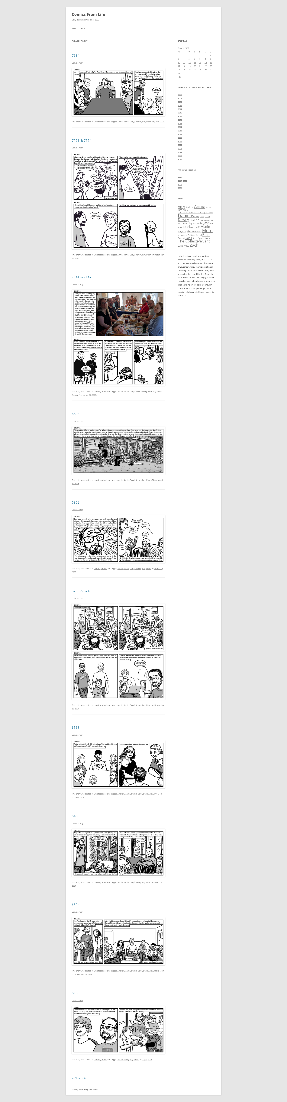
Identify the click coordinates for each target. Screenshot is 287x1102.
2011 (180, 105)
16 (211, 62)
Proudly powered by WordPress (85, 1089)
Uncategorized (100, 121)
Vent (206, 241)
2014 (180, 116)
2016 (180, 123)
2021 (180, 141)
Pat (189, 235)
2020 (180, 137)
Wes (180, 245)
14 (200, 62)
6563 (76, 727)
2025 (180, 155)
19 (189, 66)
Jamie (186, 223)
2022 (180, 145)
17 (179, 66)
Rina (74, 395)
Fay (143, 121)
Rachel (199, 235)
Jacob (180, 223)
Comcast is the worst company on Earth (195, 212)
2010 (180, 102)
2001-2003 (182, 181)
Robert (181, 238)
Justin (180, 227)
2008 (180, 94)
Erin (196, 220)
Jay (190, 223)
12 (189, 62)
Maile (156, 970)
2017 (180, 127)
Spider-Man (204, 238)
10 (179, 62)
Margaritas (182, 231)
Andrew (120, 793)
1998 (180, 177)
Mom (148, 121)
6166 (76, 993)
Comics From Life (88, 14)
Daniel (126, 121)
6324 (76, 904)
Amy (181, 206)
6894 (76, 413)
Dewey (138, 121)
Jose (206, 223)
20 (195, 66)
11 (184, 62)
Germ (202, 220)
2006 (180, 188)
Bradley (183, 210)
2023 (180, 148)
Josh (211, 223)
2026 (180, 159)
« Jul (179, 76)
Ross (188, 238)
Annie (120, 121)
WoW (186, 245)
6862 (76, 502)
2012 (180, 109)
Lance (194, 226)
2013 (180, 112)
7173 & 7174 (81, 140)
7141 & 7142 (81, 277)
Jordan (200, 223)
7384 (76, 55)
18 (184, 66)
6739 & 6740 (81, 591)
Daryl (132, 121)
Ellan (150, 391)
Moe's (198, 231)
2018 (180, 130)
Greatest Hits (78, 28)
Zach (194, 245)
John (195, 223)
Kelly (185, 227)
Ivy (155, 793)
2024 (180, 152)
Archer (209, 207)
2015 (180, 120)
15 (206, 62)
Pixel (193, 235)
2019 (180, 134)
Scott (195, 238)
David (138, 391)
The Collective (190, 241)
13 (195, 62)
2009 (180, 98)
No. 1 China (182, 235)
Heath (207, 220)
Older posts (79, 1078)
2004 (180, 184)
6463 (76, 816)
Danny (195, 216)
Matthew (191, 231)
